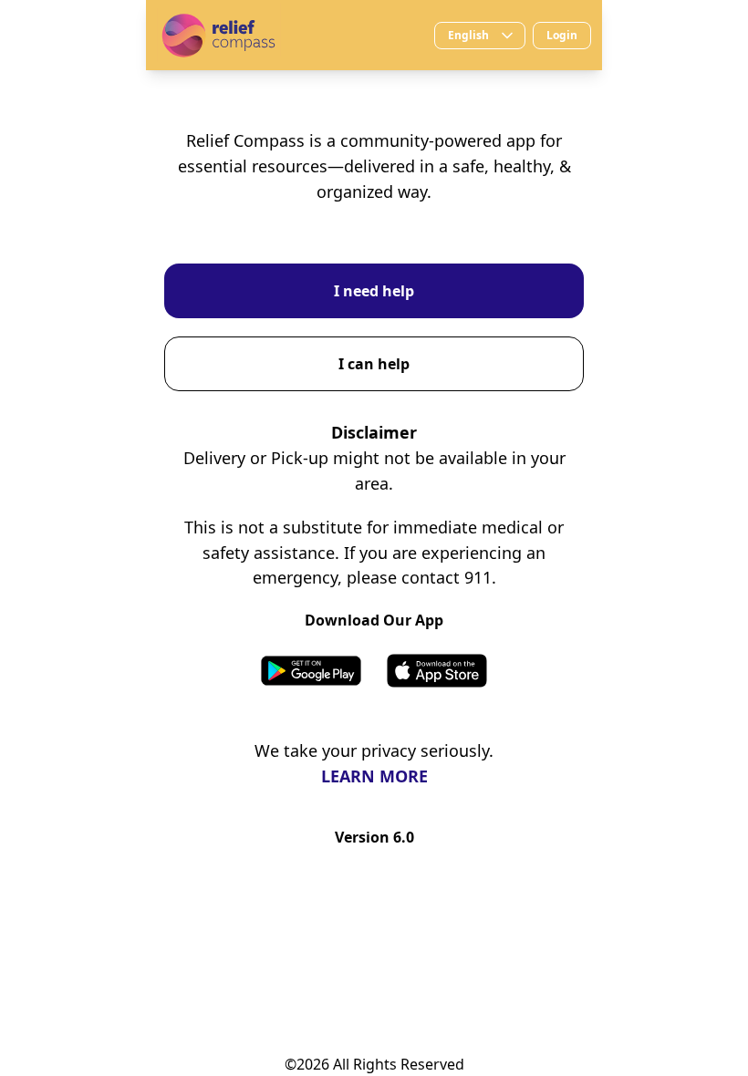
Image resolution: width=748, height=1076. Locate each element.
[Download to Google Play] (311, 670)
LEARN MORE (374, 776)
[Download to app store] (436, 671)
